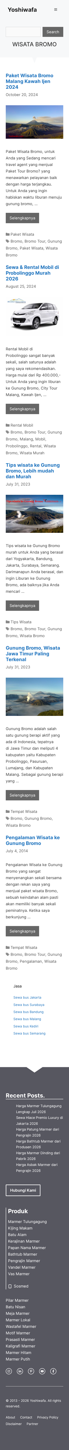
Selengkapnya (22, 218)
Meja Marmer (18, 1313)
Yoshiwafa (22, 9)
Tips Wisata (21, 622)
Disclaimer (14, 1424)
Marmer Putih (18, 1359)
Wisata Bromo (32, 635)
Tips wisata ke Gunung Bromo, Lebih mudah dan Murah (33, 470)
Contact (26, 1417)
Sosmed (21, 1286)
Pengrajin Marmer (24, 1260)
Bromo (16, 241)
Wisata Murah (32, 453)
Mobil (40, 439)
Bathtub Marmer (22, 1254)
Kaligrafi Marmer (20, 1346)
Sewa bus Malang (27, 1019)
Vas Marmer (19, 1274)
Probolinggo (17, 446)
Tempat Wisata (24, 811)
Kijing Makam (20, 1228)
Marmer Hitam (18, 1352)
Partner (32, 1424)
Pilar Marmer (17, 1300)
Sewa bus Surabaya (28, 1005)
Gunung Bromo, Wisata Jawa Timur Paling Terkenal (33, 653)
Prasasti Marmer (20, 1339)
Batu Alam (17, 1234)
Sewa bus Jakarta (27, 997)
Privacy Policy (47, 1417)
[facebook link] (53, 1371)
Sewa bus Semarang (29, 1033)
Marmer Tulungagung (27, 1221)
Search (53, 32)
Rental (35, 446)
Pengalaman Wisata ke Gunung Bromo (33, 840)
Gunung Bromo (38, 818)
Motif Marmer (18, 1333)
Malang (26, 439)
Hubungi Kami (23, 1190)
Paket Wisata (22, 234)
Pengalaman (31, 961)
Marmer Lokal (18, 1320)
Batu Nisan (15, 1307)
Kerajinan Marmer (24, 1241)
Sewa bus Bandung (28, 1012)
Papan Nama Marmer (27, 1247)
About (10, 1417)
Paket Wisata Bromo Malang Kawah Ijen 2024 (29, 81)
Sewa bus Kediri (25, 1026)
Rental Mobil (22, 425)
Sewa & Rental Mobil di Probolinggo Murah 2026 (32, 273)
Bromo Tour (35, 241)
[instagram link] (9, 1371)
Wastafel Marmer (21, 1326)
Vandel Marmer (21, 1267)
